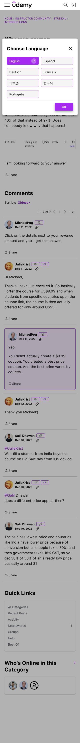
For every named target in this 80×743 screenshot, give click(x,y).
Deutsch (15, 72)
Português (16, 94)
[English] (22, 5)
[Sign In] (74, 5)
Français (50, 72)
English (14, 61)
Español (49, 61)
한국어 (48, 83)
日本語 (14, 83)
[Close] (70, 49)
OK (64, 107)
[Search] (66, 5)
